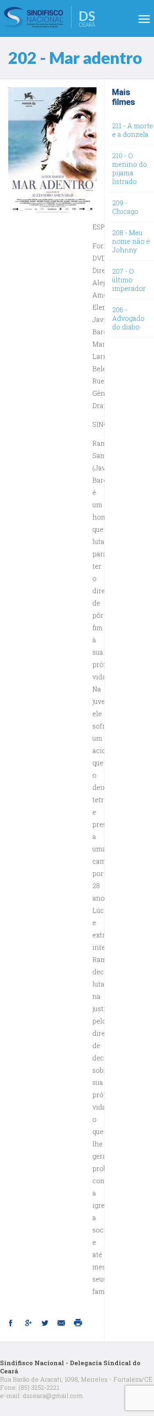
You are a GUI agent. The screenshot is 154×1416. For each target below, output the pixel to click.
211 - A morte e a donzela (132, 129)
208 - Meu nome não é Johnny (131, 241)
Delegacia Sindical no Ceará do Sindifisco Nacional (49, 17)
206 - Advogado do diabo (128, 318)
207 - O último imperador (129, 280)
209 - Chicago (125, 207)
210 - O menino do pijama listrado (129, 168)
